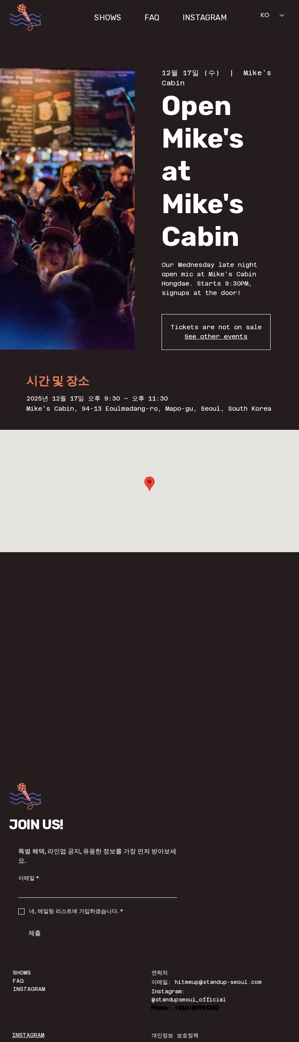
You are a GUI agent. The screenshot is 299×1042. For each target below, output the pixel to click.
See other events (216, 336)
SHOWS (22, 973)
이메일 (28, 878)
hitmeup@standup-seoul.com (218, 982)
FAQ (18, 981)
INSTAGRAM (29, 989)
